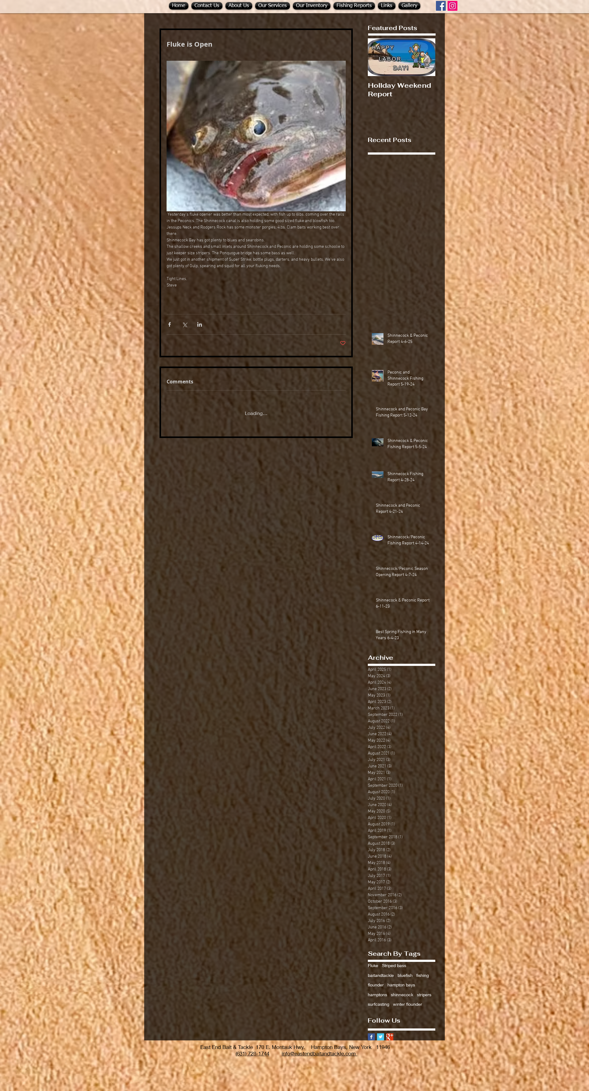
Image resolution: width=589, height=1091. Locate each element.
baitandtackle (381, 970)
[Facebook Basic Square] (371, 1031)
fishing (422, 970)
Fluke (373, 960)
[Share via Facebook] (169, 324)
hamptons (377, 989)
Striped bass (394, 960)
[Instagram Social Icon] (452, 6)
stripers (424, 989)
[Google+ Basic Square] (389, 1031)
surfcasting (378, 999)
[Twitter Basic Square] (380, 1031)
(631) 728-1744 (252, 1048)
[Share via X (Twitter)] (184, 324)
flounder (376, 979)
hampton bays (401, 979)
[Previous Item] (377, 57)
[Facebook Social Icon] (441, 6)
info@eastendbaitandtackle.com (319, 1048)
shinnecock (402, 989)
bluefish (405, 970)
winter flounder (407, 999)
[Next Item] (425, 57)
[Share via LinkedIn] (199, 324)
